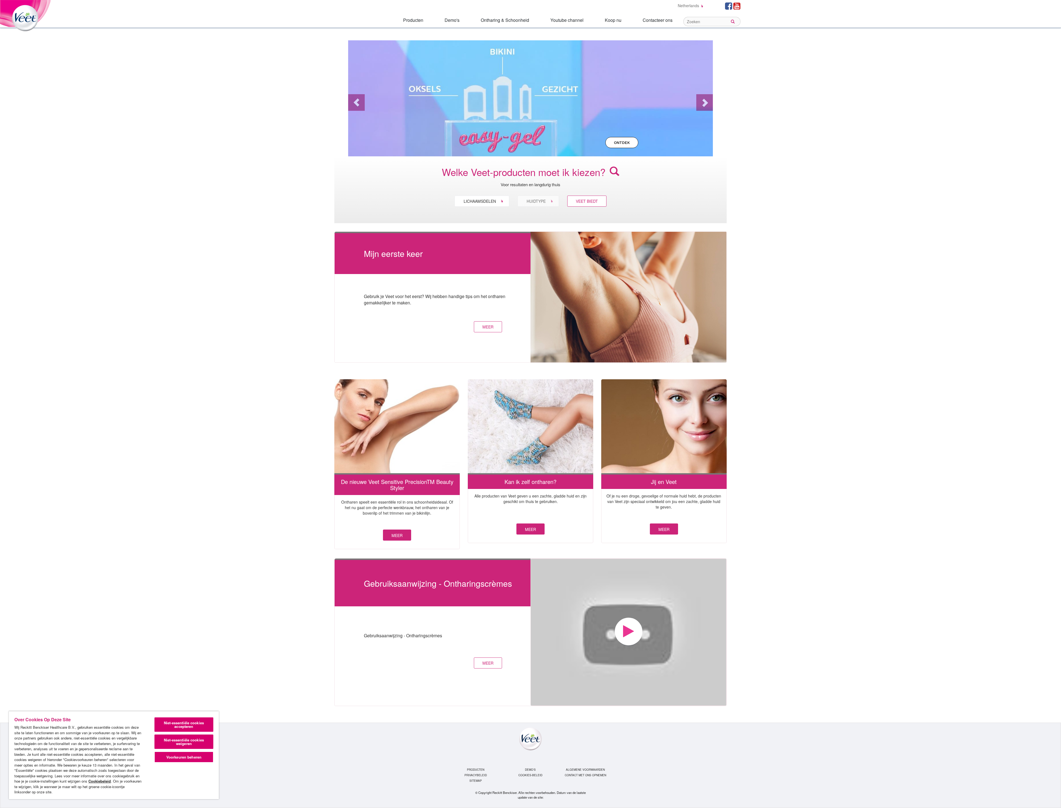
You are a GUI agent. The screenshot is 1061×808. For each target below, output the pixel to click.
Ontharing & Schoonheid (505, 20)
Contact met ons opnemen (585, 775)
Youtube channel (567, 20)
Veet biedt (587, 201)
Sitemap (475, 781)
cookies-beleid (530, 775)
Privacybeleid (475, 775)
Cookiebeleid (99, 781)
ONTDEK (622, 142)
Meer (397, 535)
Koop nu (613, 20)
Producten (413, 20)
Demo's (452, 20)
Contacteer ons (658, 20)
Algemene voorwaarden (585, 770)
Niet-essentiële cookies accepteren (184, 724)
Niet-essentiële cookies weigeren (184, 741)
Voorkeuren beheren (183, 757)
